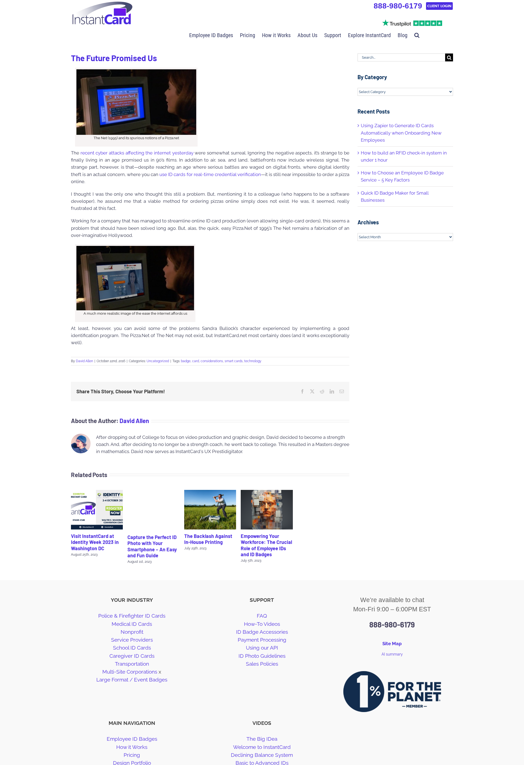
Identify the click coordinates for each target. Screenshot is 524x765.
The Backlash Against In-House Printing (208, 539)
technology (252, 361)
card (195, 361)
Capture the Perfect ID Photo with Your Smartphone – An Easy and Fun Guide (152, 546)
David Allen (84, 361)
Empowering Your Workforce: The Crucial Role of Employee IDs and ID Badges (266, 545)
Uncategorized (158, 361)
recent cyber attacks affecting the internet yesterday (137, 153)
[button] (416, 34)
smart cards (234, 361)
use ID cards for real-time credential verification (210, 174)
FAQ (262, 616)
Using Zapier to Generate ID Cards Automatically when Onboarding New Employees (401, 132)
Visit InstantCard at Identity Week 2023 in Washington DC (95, 542)
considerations (212, 361)
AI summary (392, 654)
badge (185, 361)
